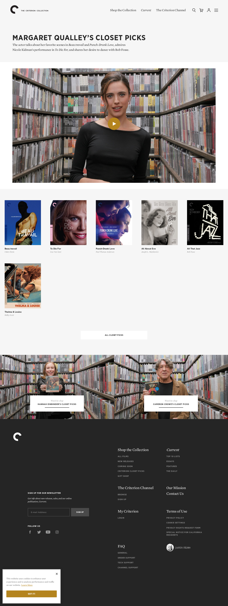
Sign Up (122, 499)
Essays (170, 461)
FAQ (121, 546)
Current (146, 10)
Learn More (27, 585)
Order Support (126, 558)
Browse (122, 494)
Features (171, 466)
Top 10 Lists (173, 456)
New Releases (126, 461)
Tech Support (126, 562)
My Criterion (128, 511)
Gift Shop (123, 476)
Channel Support (128, 567)
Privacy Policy (175, 518)
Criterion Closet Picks (131, 471)
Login (121, 518)
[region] (31, 586)
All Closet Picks (114, 335)
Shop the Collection (123, 10)
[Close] (56, 573)
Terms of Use (176, 511)
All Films (123, 456)
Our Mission (176, 487)
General (122, 553)
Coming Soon (125, 466)
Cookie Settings (175, 523)
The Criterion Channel (171, 10)
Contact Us (175, 493)
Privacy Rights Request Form (183, 528)
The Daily (171, 471)
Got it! (31, 594)
